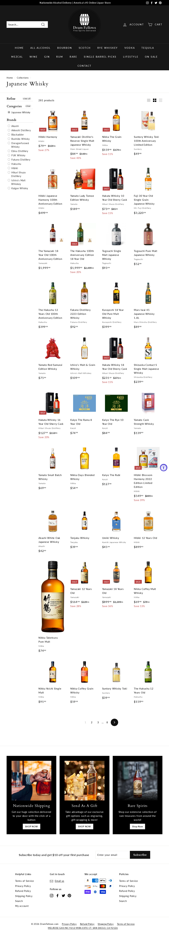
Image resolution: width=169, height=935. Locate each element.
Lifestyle (130, 56)
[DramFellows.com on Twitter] (63, 895)
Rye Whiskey (107, 47)
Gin (47, 56)
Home (19, 47)
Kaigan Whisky (19, 188)
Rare (73, 56)
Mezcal (17, 56)
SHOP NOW (31, 826)
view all (27, 98)
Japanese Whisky (20, 112)
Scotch (85, 47)
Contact (84, 65)
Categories (14, 106)
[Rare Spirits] (137, 780)
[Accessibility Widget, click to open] (163, 467)
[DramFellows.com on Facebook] (57, 895)
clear (28, 106)
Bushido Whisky (20, 138)
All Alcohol (40, 47)
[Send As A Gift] (84, 780)
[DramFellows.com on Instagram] (51, 895)
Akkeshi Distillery (21, 130)
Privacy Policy (23, 886)
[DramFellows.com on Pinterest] (69, 895)
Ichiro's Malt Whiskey (18, 182)
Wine (34, 56)
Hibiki (14, 168)
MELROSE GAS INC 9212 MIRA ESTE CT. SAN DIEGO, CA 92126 (83, 928)
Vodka (129, 47)
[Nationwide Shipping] (31, 780)
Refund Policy (23, 891)
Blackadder (17, 134)
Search (19, 901)
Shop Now (137, 826)
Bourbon (64, 47)
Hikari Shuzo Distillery (18, 174)
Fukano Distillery (20, 159)
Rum (59, 56)
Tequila (147, 47)
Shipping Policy (23, 896)
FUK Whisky (18, 155)
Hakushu (16, 164)
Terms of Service (24, 881)
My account (22, 906)
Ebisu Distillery (19, 151)
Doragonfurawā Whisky (20, 145)
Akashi (15, 126)
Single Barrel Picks (100, 56)
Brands (11, 120)
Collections (23, 77)
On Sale (151, 56)
